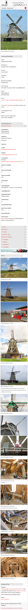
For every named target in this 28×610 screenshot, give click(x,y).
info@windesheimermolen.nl (8, 149)
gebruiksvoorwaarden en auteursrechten (11, 608)
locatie (4, 226)
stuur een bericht (26, 5)
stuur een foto (24, 5)
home (14, 4)
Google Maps (9, 105)
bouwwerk (5, 229)
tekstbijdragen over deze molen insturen (11, 589)
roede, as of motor (21, 591)
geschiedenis (6, 244)
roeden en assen (6, 234)
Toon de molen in (12, 100)
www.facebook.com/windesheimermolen (11, 161)
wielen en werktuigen (7, 237)
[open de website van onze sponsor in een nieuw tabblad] (14, 251)
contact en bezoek (7, 125)
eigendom (5, 241)
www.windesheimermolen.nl (8, 154)
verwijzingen (5, 239)
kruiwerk (5, 231)
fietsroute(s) (4, 218)
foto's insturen (5, 599)
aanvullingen (5, 247)
